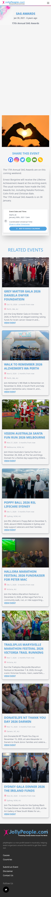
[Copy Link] (40, 159)
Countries (7, 859)
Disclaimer (8, 871)
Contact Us (8, 875)
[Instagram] (16, 159)
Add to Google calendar (29, 229)
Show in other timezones (19, 224)
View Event (10, 322)
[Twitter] (22, 159)
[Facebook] (10, 159)
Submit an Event (10, 867)
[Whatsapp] (28, 159)
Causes (6, 855)
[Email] (34, 159)
